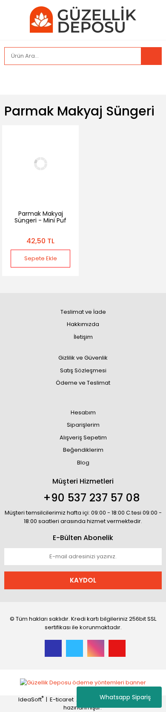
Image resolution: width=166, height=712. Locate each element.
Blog (83, 463)
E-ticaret (62, 699)
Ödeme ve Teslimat (83, 383)
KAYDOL (83, 580)
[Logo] (83, 19)
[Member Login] (12, 79)
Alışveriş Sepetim (83, 437)
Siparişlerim (83, 425)
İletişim (83, 337)
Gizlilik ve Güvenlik (83, 358)
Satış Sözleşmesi (83, 370)
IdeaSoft (30, 699)
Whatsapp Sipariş (125, 697)
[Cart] (149, 79)
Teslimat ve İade (83, 312)
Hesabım (83, 412)
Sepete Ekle (40, 258)
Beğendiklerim (83, 450)
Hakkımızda (83, 324)
